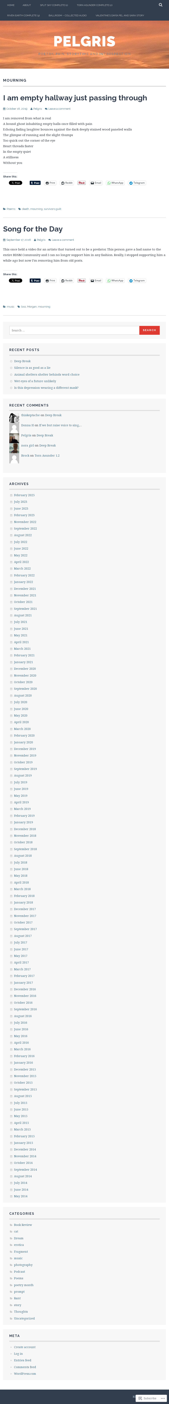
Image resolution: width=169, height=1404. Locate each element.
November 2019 (25, 755)
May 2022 (20, 555)
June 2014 (21, 1189)
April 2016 (21, 1042)
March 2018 (22, 889)
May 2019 (20, 796)
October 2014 (23, 1163)
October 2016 (23, 1003)
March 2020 (22, 729)
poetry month (24, 1285)
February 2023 (24, 515)
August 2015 (23, 1096)
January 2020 (23, 742)
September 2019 (25, 769)
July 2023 (20, 502)
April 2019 (21, 802)
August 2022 (23, 535)
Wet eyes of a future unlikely (35, 381)
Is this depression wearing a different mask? (46, 388)
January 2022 (23, 582)
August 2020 (23, 695)
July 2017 (20, 942)
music (10, 306)
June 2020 (21, 709)
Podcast (19, 1272)
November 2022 (25, 522)
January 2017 (23, 983)
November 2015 (25, 1076)
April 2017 (21, 962)
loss (23, 306)
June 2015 (21, 1109)
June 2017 (21, 949)
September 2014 (25, 1169)
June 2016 (21, 1029)
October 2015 (23, 1082)
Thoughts (21, 1312)
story (17, 1305)
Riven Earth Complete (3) (23, 15)
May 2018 (20, 876)
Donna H (27, 425)
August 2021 (23, 615)
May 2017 (20, 956)
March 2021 (22, 649)
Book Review (23, 1225)
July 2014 (20, 1183)
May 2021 (20, 635)
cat (16, 1231)
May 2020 (20, 715)
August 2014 (23, 1176)
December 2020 (25, 669)
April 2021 (21, 642)
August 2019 (23, 775)
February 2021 (24, 655)
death (25, 208)
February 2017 (24, 976)
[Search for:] (74, 330)
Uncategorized (24, 1318)
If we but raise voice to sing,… (60, 425)
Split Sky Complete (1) (54, 5)
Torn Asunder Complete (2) (94, 5)
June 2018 (21, 869)
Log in (18, 1354)
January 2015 (23, 1143)
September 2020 (25, 689)
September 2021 (25, 609)
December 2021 (25, 589)
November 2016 (25, 996)
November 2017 (25, 916)
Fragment (21, 1252)
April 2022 (21, 562)
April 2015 (21, 1123)
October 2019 (23, 762)
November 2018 (25, 836)
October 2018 (23, 842)
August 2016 (23, 1016)
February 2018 (24, 896)
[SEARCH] (161, 5)
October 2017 (23, 922)
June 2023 (21, 508)
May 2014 (20, 1196)
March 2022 (22, 568)
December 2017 (25, 909)
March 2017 (22, 969)
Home (10, 5)
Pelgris (84, 41)
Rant (17, 1298)
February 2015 (24, 1136)
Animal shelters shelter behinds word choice (47, 374)
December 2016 (25, 989)
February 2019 (24, 816)
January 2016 (23, 1062)
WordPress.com (25, 1374)
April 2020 (21, 722)
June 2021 (21, 629)
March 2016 (22, 1049)
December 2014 (25, 1149)
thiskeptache (30, 415)
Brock (25, 455)
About (27, 5)
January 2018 (23, 902)
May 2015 (20, 1116)
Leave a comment (59, 108)
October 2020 (23, 682)
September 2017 (25, 929)
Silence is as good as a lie (32, 368)
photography (23, 1265)
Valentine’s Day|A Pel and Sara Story (120, 15)
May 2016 (20, 1036)
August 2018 (23, 856)
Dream (18, 1238)
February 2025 (24, 495)
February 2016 (24, 1056)
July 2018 (20, 862)
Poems (11, 208)
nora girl (27, 445)
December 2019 (25, 749)
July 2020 (20, 702)
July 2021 (20, 622)
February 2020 (24, 735)
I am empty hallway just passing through (75, 97)
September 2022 (25, 528)
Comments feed (25, 1367)
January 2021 (23, 662)
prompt (19, 1292)
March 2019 (22, 809)
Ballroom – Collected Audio (68, 15)
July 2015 (20, 1103)
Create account (24, 1347)
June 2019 (21, 789)
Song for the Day (33, 228)
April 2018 (21, 882)
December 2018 (25, 829)
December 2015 (25, 1069)
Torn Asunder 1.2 (47, 455)
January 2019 (23, 822)
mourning (36, 208)
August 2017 (23, 936)
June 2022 (21, 548)
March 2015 (22, 1129)
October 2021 (23, 602)
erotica (19, 1245)
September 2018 (25, 849)
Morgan (32, 306)
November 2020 (25, 675)
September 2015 (25, 1089)
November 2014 (25, 1156)
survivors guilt (52, 208)
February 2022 (24, 575)
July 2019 (20, 782)
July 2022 (20, 542)
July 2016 (20, 1023)
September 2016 (25, 1009)
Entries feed (22, 1360)
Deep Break (22, 361)
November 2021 (25, 595)
